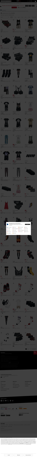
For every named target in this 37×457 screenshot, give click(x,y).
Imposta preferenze (28, 455)
